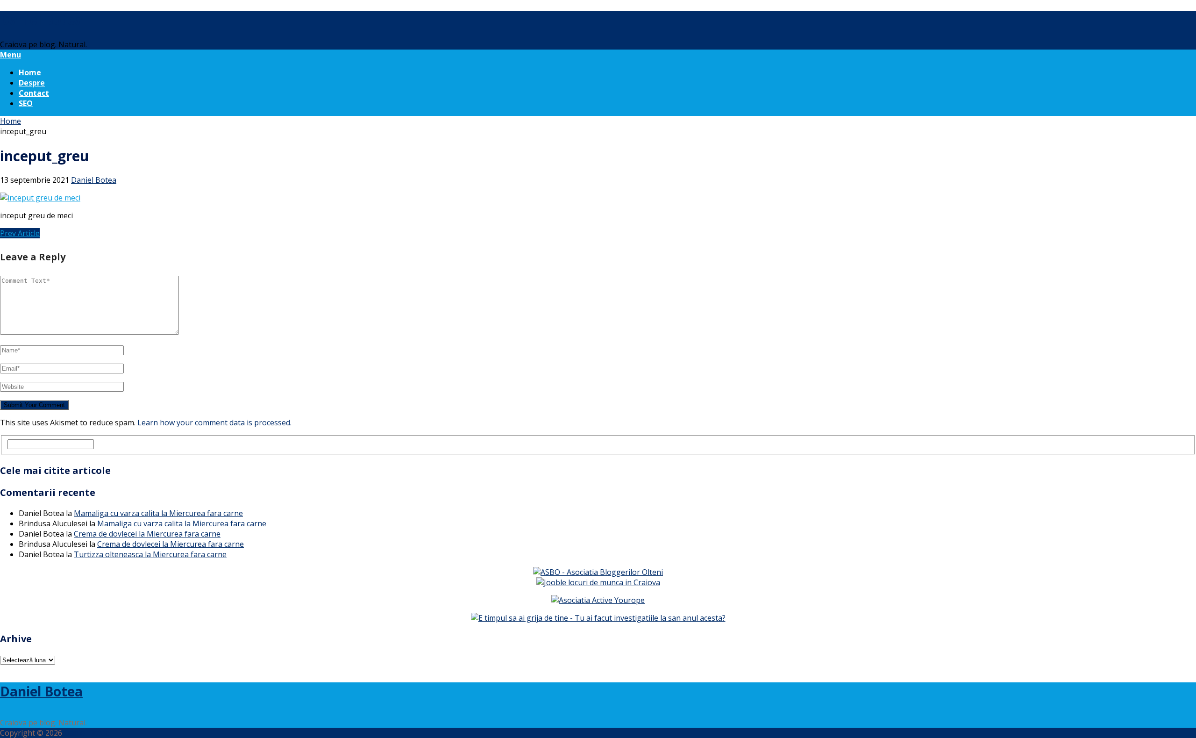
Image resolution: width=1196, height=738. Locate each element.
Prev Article (20, 233)
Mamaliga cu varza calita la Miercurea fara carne (158, 513)
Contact (34, 93)
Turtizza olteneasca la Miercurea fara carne (150, 554)
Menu (10, 55)
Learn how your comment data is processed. (214, 422)
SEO (26, 103)
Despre (32, 83)
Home (30, 72)
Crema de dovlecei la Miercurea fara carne (147, 534)
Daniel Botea (41, 20)
